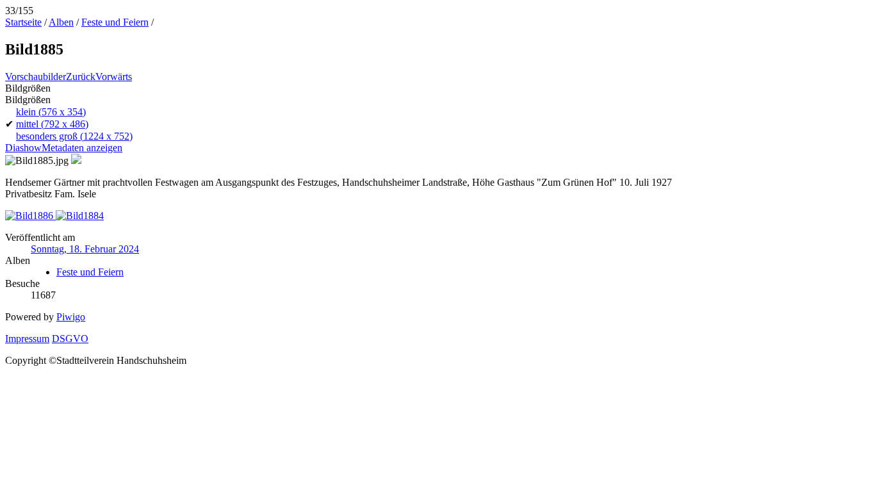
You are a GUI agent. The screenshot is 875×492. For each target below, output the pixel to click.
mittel (52, 124)
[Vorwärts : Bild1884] (80, 215)
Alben (61, 22)
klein (51, 111)
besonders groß (74, 136)
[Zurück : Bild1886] (30, 215)
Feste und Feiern (115, 22)
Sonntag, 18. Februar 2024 (85, 248)
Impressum (27, 338)
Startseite (23, 22)
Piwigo (70, 316)
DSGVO (70, 338)
